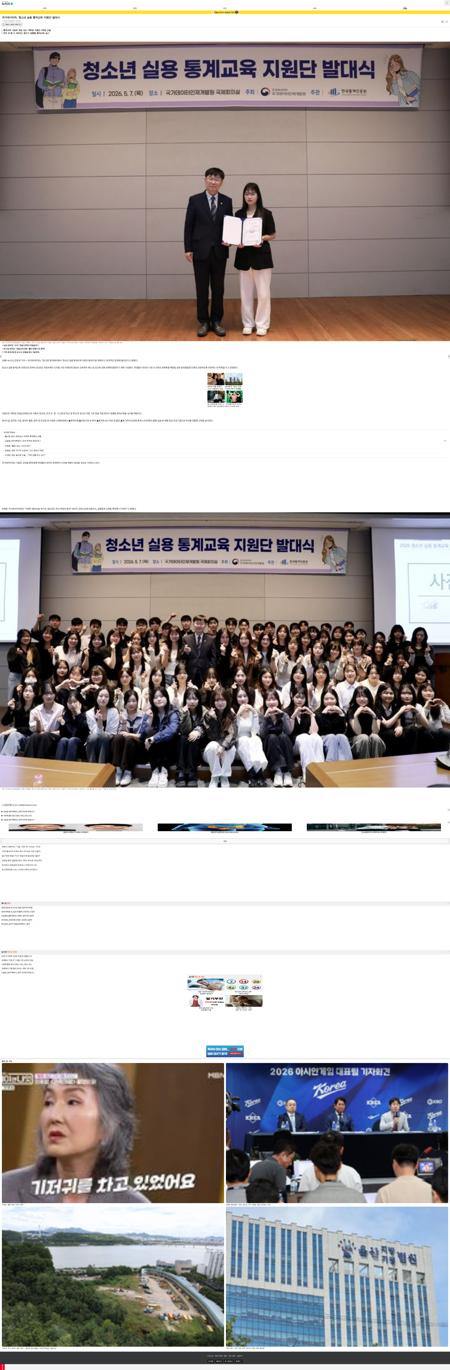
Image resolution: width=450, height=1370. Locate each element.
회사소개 (210, 1356)
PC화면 (210, 1361)
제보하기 (219, 1361)
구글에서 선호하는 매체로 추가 (13, 24)
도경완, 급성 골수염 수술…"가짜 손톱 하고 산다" (25, 455)
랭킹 (135, 8)
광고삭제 (2, 1367)
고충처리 (240, 1356)
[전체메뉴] (447, 3)
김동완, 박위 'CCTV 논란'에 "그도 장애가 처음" (24, 450)
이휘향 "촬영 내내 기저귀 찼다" (18, 446)
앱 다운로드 (229, 1361)
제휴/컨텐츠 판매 (221, 1356)
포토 (315, 8)
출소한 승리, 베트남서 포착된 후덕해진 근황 (23, 436)
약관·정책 (231, 1356)
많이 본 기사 (7, 1061)
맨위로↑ (239, 1361)
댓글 (225, 841)
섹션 (225, 8)
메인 (45, 8)
